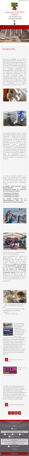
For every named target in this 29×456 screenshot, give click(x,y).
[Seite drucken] (15, 413)
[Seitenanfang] (12, 413)
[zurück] (9, 413)
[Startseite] (19, 413)
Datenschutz (26, 0)
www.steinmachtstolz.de (8, 375)
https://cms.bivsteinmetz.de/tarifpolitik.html (13, 202)
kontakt (19, 0)
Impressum (22, 0)
